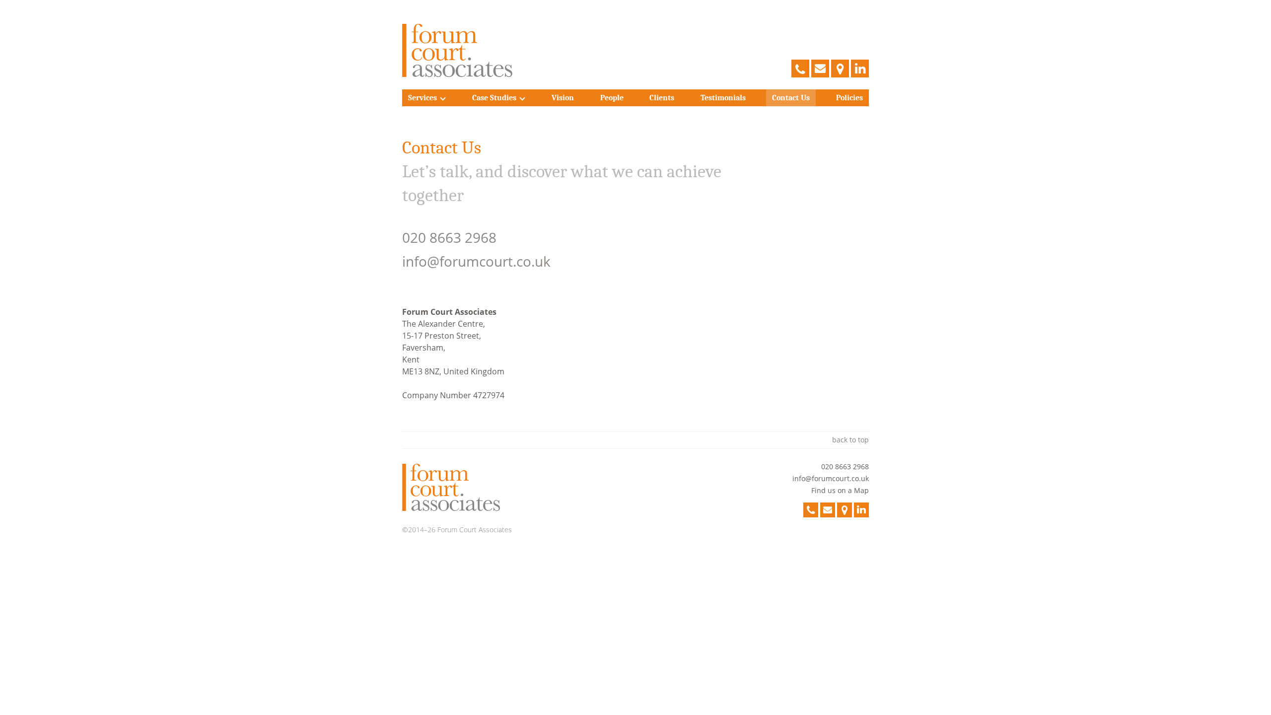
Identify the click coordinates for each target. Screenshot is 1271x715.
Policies (849, 97)
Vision (563, 97)
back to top (850, 439)
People (612, 97)
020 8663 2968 (449, 237)
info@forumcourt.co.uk (476, 261)
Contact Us (791, 97)
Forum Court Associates (458, 50)
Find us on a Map (840, 490)
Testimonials (723, 97)
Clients (661, 97)
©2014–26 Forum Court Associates (457, 529)
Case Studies (494, 97)
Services (422, 97)
